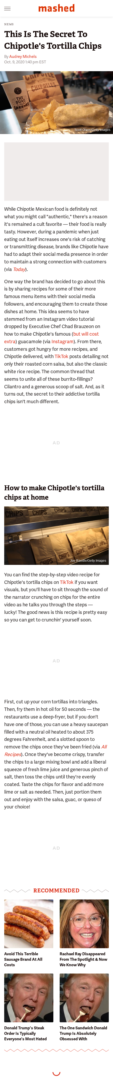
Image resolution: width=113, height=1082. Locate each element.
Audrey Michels (23, 56)
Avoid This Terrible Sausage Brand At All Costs (23, 959)
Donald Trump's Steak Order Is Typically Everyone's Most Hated (25, 1033)
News (9, 24)
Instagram (63, 341)
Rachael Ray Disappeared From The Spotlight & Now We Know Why (83, 959)
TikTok (61, 356)
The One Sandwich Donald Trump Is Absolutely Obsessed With (83, 1033)
